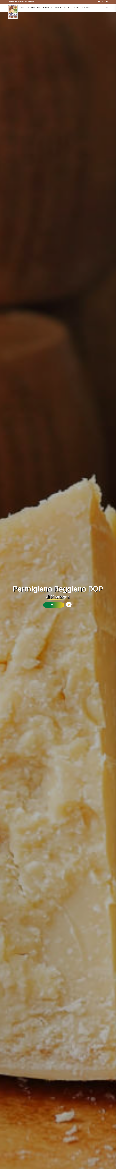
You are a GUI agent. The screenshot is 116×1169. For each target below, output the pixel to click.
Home (22, 8)
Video (83, 8)
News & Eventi (48, 8)
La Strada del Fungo (33, 8)
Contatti (89, 8)
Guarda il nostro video (53, 606)
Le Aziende (74, 8)
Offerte (66, 8)
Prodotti (58, 8)
